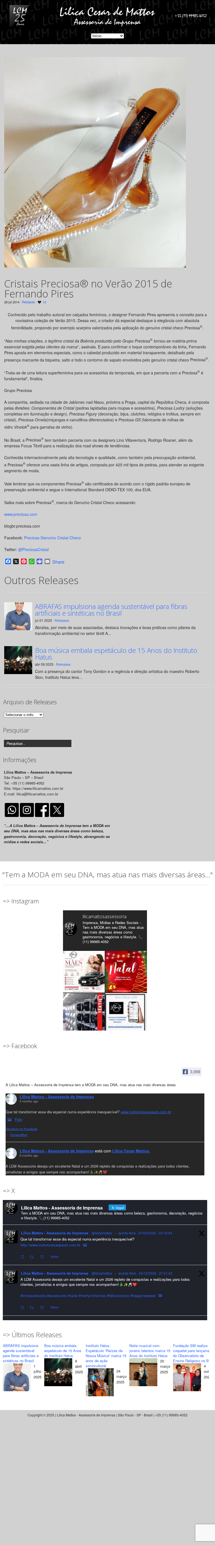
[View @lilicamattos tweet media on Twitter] (85, 1245)
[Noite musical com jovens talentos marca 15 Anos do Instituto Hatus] (143, 1373)
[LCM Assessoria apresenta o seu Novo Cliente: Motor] (126, 1014)
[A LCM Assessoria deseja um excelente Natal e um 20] (126, 972)
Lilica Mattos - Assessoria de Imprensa (57, 1096)
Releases (28, 302)
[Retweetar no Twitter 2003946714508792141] (33, 1307)
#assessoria (57, 1295)
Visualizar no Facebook (22, 1128)
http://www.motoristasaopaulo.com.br (50, 1245)
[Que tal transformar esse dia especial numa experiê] (84, 972)
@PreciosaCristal (33, 549)
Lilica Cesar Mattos (130, 1151)
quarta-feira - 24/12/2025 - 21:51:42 (145, 1273)
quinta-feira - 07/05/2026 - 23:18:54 (145, 1232)
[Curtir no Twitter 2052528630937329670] (44, 1257)
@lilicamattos (102, 1232)
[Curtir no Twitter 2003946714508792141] (44, 1307)
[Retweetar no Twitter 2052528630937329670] (33, 1257)
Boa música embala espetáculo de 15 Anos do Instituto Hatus (116, 653)
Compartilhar (18, 1134)
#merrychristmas (92, 1295)
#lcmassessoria (33, 1295)
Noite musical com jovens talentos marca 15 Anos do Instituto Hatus (149, 1350)
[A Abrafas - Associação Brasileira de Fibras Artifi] (84, 1014)
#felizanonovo (118, 1295)
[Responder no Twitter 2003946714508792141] (23, 1307)
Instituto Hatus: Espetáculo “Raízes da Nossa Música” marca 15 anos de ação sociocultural (106, 1355)
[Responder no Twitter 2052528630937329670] (23, 1257)
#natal (73, 1295)
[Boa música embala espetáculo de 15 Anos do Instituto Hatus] (58, 1373)
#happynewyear (143, 1295)
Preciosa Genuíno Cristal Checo (52, 537)
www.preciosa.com (20, 514)
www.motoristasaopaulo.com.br (146, 1111)
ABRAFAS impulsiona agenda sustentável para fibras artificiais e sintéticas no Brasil (111, 609)
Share (58, 562)
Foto (18, 1119)
